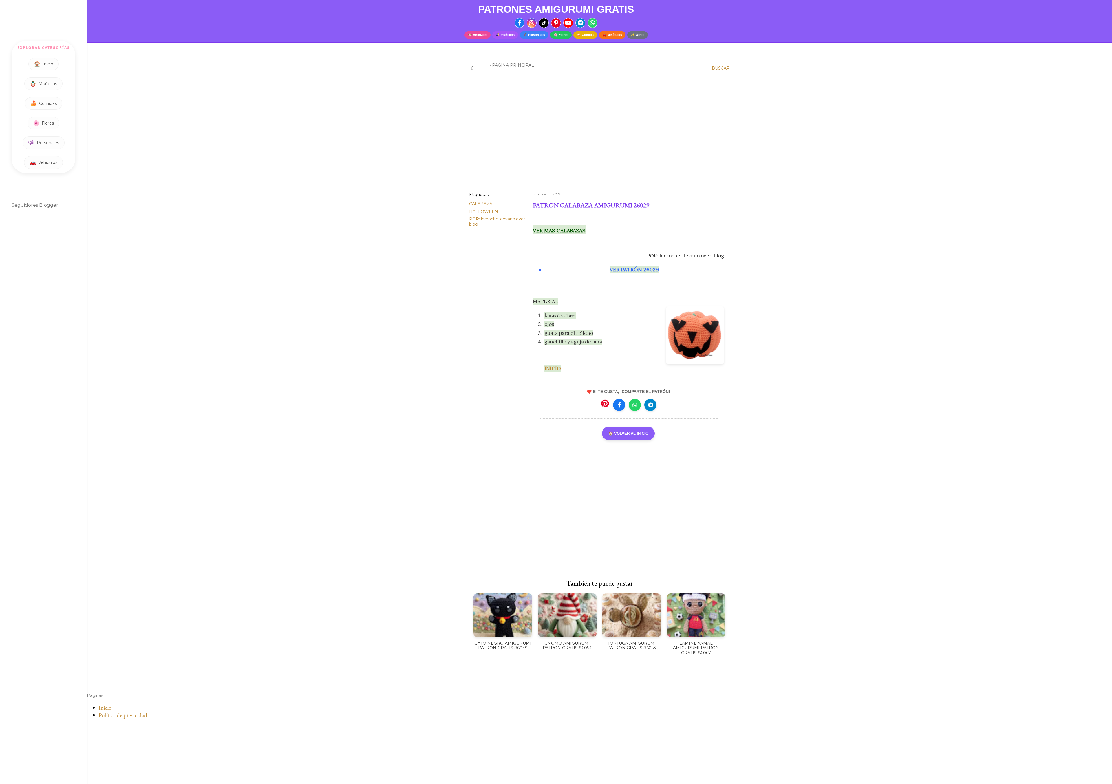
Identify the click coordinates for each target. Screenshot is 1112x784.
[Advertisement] (599, 137)
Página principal (513, 65)
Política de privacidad (122, 715)
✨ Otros (637, 34)
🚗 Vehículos (612, 34)
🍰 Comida (585, 34)
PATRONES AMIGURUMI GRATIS (556, 9)
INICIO (552, 368)
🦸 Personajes (534, 34)
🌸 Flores (561, 34)
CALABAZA (480, 203)
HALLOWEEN (483, 211)
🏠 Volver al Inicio (628, 433)
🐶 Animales (477, 34)
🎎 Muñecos (505, 34)
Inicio (104, 707)
